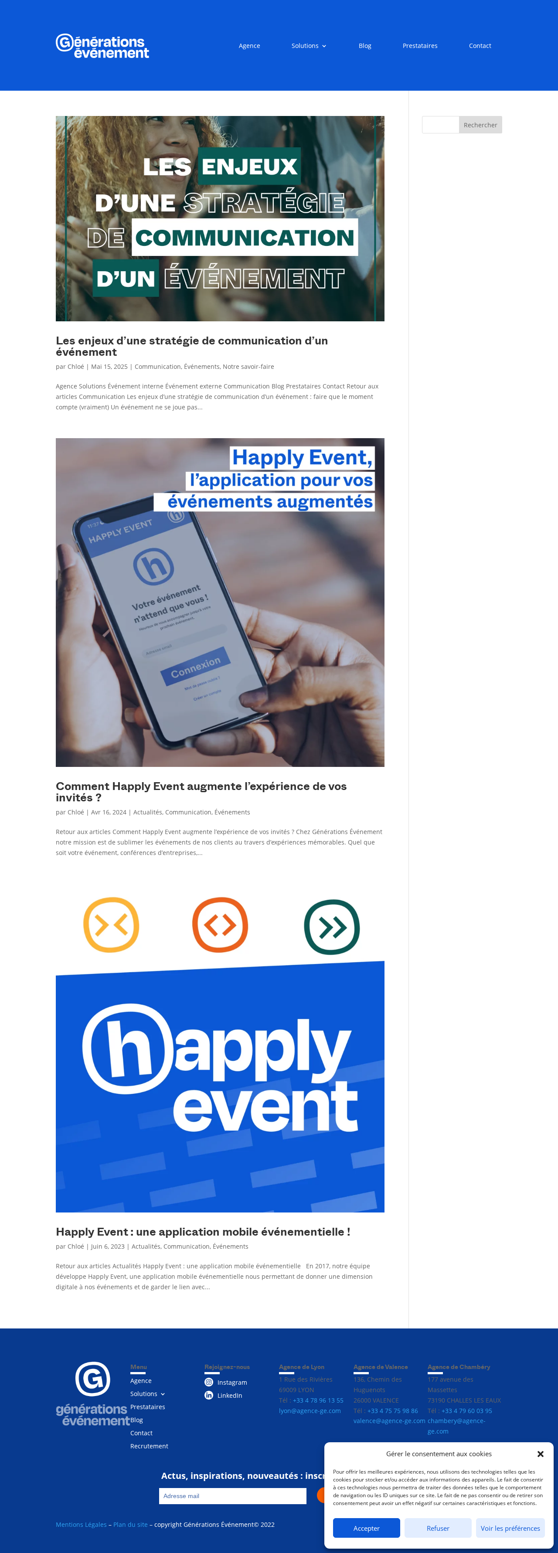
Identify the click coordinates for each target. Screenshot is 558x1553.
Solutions (305, 46)
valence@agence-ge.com (389, 1421)
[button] (540, 1454)
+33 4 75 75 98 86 (392, 1411)
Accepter (367, 1528)
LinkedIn (230, 1395)
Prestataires (420, 46)
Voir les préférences (510, 1528)
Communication (158, 366)
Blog (365, 46)
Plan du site (130, 1524)
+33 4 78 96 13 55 (318, 1400)
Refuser (438, 1528)
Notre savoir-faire (248, 366)
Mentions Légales (81, 1524)
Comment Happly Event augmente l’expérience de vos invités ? (201, 791)
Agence (249, 46)
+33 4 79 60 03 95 (467, 1411)
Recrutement (149, 1446)
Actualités (147, 812)
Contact (480, 46)
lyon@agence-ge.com (310, 1411)
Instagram (232, 1382)
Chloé (76, 366)
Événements (202, 366)
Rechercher (480, 125)
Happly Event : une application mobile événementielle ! (203, 1231)
